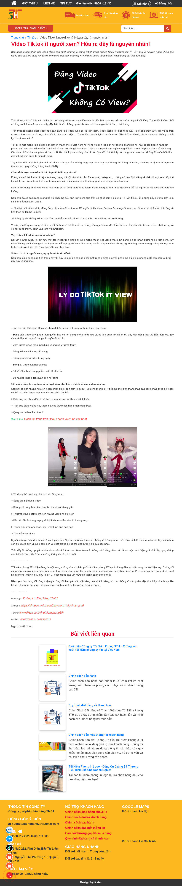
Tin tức (31, 37)
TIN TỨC (66, 3)
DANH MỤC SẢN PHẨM (30, 28)
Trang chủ (17, 37)
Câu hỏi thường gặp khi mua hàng (88, 833)
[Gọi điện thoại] (9, 875)
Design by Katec (91, 882)
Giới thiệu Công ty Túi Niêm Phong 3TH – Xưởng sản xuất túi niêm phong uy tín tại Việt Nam (103, 648)
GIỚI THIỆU (30, 3)
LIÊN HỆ (49, 3)
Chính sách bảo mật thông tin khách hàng (96, 734)
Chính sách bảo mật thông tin (85, 827)
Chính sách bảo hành (82, 676)
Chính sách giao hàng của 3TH (86, 811)
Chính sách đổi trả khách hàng (86, 817)
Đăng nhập (165, 3)
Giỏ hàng (142, 3)
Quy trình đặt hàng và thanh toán (90, 705)
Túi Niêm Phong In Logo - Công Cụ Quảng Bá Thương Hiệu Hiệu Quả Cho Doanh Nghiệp (103, 768)
